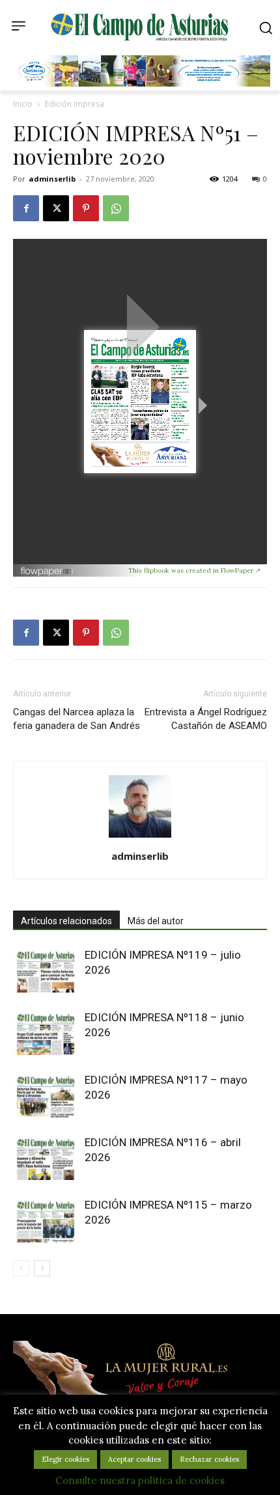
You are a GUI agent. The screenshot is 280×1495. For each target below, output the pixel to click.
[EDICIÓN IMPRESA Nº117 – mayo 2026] (45, 1095)
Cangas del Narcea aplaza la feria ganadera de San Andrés (76, 719)
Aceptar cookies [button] (134, 1459)
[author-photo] (140, 838)
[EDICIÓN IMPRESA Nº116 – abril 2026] (45, 1157)
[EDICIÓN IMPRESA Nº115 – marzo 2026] (45, 1220)
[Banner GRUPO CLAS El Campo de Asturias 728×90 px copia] (143, 83)
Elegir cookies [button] (65, 1459)
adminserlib (52, 179)
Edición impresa (74, 103)
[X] (56, 208)
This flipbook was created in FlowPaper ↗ (194, 570)
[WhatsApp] (116, 208)
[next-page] (42, 1268)
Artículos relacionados (66, 921)
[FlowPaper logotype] (74, 571)
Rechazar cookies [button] (209, 1459)
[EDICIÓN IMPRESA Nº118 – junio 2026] (45, 1032)
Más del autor (156, 921)
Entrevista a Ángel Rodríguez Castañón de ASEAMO (206, 719)
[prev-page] (21, 1268)
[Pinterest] (86, 208)
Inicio (23, 103)
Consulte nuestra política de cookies (140, 1480)
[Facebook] (26, 208)
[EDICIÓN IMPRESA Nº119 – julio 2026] (45, 970)
